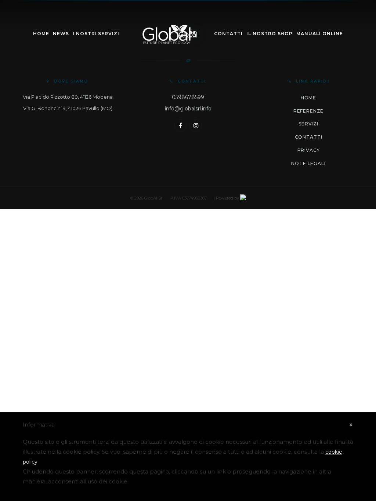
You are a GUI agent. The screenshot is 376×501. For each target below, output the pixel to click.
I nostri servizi (96, 33)
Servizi (308, 124)
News (61, 33)
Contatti (228, 33)
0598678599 (188, 97)
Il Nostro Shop (269, 33)
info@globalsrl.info (188, 108)
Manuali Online (319, 33)
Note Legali (308, 163)
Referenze (308, 111)
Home (41, 33)
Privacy (308, 150)
